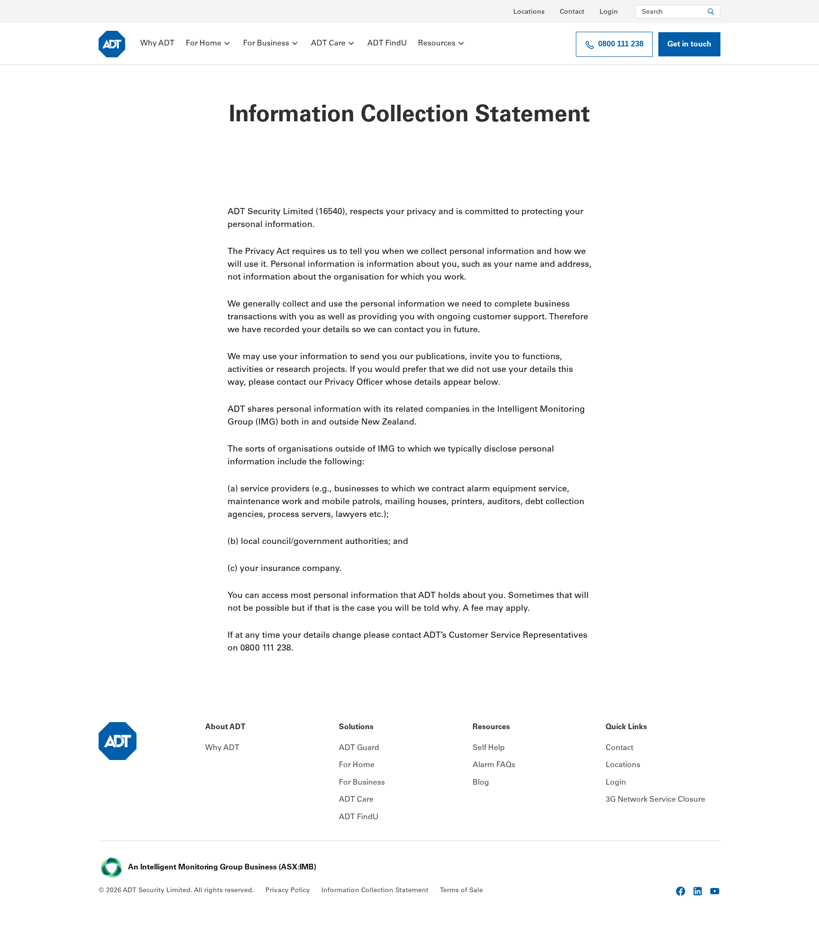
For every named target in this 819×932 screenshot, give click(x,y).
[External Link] (680, 891)
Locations (529, 12)
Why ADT (157, 43)
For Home (203, 43)
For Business (266, 43)
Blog (481, 783)
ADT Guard (359, 748)
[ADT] (112, 44)
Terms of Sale (461, 890)
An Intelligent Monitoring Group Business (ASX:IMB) (222, 867)
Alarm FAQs (494, 765)
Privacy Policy (287, 890)
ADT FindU (387, 43)
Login (609, 12)
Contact (572, 12)
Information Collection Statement (374, 890)
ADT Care (328, 43)
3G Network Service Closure (655, 800)
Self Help (489, 748)
